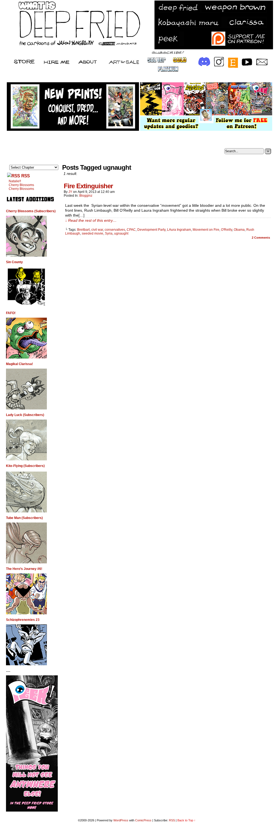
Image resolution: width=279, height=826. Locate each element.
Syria (109, 233)
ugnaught (121, 233)
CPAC (131, 230)
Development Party (151, 230)
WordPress (120, 820)
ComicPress (143, 820)
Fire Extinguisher (88, 186)
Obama (239, 230)
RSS (25, 176)
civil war (97, 230)
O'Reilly (226, 230)
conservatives (115, 230)
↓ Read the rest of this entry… (91, 220)
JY (70, 192)
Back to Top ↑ (186, 820)
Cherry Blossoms (21, 185)
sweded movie (92, 233)
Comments (261, 237)
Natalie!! (15, 181)
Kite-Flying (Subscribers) (25, 466)
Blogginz (85, 196)
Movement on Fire (206, 230)
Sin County (14, 262)
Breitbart (83, 230)
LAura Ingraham (179, 230)
